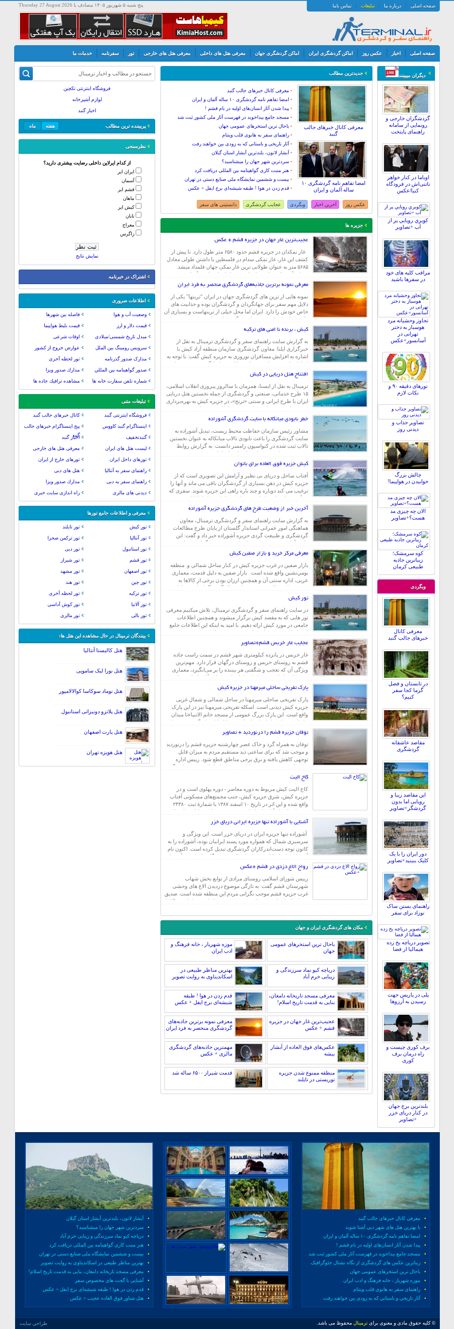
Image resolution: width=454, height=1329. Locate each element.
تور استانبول (134, 548)
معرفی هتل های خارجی (167, 53)
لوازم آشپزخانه (87, 99)
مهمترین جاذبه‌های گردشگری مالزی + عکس (200, 1050)
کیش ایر (126, 207)
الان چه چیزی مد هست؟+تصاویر (408, 514)
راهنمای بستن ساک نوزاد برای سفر (408, 909)
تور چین (139, 582)
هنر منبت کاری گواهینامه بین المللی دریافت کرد (242, 170)
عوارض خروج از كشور (57, 347)
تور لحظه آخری (64, 358)
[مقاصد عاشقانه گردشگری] (408, 736)
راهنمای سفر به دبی (126, 481)
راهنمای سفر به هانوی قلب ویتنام (255, 134)
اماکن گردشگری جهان (277, 53)
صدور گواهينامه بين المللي (120, 369)
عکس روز (372, 53)
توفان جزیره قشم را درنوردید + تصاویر (265, 732)
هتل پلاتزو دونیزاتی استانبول (91, 711)
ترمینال (360, 1322)
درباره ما (392, 5)
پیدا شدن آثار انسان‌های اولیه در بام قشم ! (247, 108)
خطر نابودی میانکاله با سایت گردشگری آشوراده (258, 419)
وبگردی (297, 204)
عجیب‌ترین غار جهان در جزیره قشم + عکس (261, 240)
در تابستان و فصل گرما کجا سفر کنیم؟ (408, 690)
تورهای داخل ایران (128, 459)
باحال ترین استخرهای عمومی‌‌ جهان (254, 126)
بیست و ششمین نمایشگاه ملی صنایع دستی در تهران (236, 179)
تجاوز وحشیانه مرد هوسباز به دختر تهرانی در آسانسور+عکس (407, 330)
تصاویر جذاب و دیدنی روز (408, 425)
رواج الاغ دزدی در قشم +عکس (274, 867)
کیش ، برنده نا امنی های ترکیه (276, 329)
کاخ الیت (299, 777)
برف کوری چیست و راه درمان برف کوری (408, 1053)
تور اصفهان (135, 571)
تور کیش (298, 598)
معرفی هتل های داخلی (223, 53)
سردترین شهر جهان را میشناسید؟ (255, 161)
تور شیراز (70, 560)
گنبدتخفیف (136, 437)
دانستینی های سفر (218, 204)
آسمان (127, 180)
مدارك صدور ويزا (63, 369)
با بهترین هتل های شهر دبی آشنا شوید (382, 1227)
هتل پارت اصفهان (103, 732)
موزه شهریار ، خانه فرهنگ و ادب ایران (381, 1280)
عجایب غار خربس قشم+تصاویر (274, 643)
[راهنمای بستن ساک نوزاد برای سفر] (408, 900)
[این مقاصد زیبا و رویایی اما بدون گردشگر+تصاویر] (408, 789)
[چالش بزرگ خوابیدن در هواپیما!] (408, 469)
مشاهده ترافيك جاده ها (56, 380)
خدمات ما (82, 53)
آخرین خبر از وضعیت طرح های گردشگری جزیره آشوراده (248, 509)
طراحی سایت (33, 1323)
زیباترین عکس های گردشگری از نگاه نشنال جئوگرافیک (365, 1262)
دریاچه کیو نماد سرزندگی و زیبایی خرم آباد (305, 973)
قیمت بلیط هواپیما (62, 325)
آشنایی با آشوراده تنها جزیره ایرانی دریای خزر (259, 822)
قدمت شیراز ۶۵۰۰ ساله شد (202, 1073)
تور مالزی (70, 615)
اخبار (396, 53)
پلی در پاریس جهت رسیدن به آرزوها (408, 998)
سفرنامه (110, 53)
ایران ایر (125, 171)
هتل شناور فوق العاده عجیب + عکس (107, 1298)
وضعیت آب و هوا (130, 314)
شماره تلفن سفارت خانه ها (119, 380)
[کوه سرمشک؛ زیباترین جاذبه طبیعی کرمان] (406, 545)
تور (131, 53)
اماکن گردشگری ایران (331, 53)
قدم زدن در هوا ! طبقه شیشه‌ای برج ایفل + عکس (238, 188)
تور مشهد (70, 571)
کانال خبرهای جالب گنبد (56, 415)
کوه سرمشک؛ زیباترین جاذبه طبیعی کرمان (407, 560)
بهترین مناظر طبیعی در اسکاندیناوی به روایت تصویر (202, 973)
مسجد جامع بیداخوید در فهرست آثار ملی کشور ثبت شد (233, 117)
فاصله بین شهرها (63, 314)
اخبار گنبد (87, 110)
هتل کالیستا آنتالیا (102, 650)
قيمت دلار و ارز (132, 325)
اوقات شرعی (66, 336)
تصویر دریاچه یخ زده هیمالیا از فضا (408, 945)
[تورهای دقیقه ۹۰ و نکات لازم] (408, 380)
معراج (128, 224)
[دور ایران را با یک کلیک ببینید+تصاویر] (408, 848)
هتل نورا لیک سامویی (99, 671)
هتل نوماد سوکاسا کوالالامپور (90, 691)
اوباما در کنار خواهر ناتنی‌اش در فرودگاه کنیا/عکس (408, 184)
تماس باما (342, 5)
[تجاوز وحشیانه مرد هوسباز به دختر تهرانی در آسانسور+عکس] (406, 312)
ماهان (128, 198)
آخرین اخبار (325, 204)
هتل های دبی (67, 470)
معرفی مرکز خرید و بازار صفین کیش (269, 553)
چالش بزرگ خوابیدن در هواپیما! (407, 478)
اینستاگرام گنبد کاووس (124, 426)
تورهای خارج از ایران (59, 459)
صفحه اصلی (423, 5)
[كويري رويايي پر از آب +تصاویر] (406, 212)
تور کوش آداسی (63, 604)
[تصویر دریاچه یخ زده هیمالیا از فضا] (406, 934)
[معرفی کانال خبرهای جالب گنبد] (408, 625)
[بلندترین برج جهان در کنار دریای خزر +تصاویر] (408, 1100)
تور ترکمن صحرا (63, 537)
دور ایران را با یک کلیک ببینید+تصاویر (408, 857)
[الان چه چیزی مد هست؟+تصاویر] (406, 503)
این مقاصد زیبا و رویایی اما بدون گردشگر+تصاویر (408, 801)
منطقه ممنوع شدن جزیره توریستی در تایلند (307, 1076)
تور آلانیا (139, 604)
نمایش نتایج (87, 255)
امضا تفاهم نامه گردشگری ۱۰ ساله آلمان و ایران (333, 186)
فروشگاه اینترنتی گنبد (125, 415)
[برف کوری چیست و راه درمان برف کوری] (408, 1041)
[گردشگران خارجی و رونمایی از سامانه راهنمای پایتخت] (408, 112)
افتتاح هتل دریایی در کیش (279, 374)
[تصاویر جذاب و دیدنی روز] (406, 414)
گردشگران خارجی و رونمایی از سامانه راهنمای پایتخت (408, 125)
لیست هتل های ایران (126, 448)
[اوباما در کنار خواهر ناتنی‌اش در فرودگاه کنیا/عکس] (408, 171)
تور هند (73, 582)
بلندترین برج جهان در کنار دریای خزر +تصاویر (408, 1112)
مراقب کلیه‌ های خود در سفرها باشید (408, 276)
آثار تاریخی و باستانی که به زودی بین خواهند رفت (240, 143)
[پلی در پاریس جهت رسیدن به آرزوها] (408, 989)
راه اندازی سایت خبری (57, 492)
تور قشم (138, 560)
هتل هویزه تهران (104, 752)
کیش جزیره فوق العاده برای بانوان (271, 464)
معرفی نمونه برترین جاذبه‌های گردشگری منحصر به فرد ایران (243, 285)
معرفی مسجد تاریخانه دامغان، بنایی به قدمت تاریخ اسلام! (302, 999)
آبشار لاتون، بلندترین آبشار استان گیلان (250, 152)
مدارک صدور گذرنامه (126, 358)
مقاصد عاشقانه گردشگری (408, 745)
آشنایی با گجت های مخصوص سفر (109, 1280)
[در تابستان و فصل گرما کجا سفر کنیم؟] (408, 677)
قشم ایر (126, 189)
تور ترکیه (138, 593)
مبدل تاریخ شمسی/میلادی (121, 336)
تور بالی (139, 615)
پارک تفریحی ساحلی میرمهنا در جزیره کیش (263, 688)
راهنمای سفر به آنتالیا (126, 470)
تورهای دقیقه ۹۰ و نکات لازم (407, 389)
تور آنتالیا (138, 537)
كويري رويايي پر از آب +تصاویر (408, 223)
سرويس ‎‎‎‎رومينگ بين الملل (121, 347)
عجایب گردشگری (263, 204)
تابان (129, 216)
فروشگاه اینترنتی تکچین (86, 88)
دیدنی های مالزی (130, 492)
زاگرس (127, 233)
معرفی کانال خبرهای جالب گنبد (408, 634)
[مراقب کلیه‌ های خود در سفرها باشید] (408, 267)
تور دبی (72, 548)
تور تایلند (71, 526)
